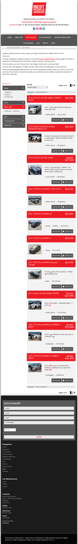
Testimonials (28, 43)
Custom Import (45, 37)
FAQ (38, 43)
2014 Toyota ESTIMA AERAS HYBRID (43, 293)
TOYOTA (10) (8, 97)
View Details (56, 120)
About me (19, 37)
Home (10, 37)
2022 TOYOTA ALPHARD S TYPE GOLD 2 (44, 190)
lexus (4, 482)
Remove (16, 111)
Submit (39, 437)
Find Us (45, 43)
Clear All (7, 84)
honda (5, 484)
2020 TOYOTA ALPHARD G (39, 238)
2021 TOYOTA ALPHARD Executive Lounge (43, 263)
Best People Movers (13, 47)
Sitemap (5, 471)
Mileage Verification (62, 37)
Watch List (68, 120)
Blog (53, 43)
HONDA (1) (8, 92)
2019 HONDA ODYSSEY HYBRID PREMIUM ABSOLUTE (41, 128)
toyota (5, 486)
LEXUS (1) (7, 95)
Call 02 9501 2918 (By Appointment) (39, 22)
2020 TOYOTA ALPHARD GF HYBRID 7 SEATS (44, 325)
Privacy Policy (7, 466)
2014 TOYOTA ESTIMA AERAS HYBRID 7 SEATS (45, 99)
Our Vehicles (31, 37)
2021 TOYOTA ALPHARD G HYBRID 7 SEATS (43, 357)
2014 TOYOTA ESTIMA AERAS (40, 157)
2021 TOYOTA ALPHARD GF (40, 214)
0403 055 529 (7, 508)
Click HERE (6, 518)
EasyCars (52, 540)
